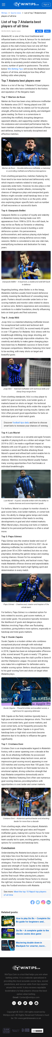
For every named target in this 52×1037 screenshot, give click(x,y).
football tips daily (21, 422)
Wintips (4, 13)
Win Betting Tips (15, 69)
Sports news (16, 13)
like (40, 31)
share (47, 31)
